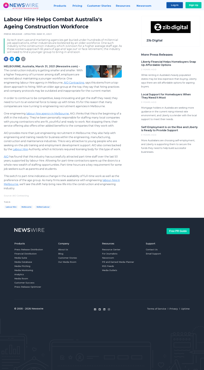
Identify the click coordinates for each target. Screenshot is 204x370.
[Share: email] (23, 59)
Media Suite (20, 257)
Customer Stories (67, 257)
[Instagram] (109, 309)
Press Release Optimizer (27, 287)
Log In (174, 5)
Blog (60, 253)
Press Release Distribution (28, 249)
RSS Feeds (108, 266)
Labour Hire (20, 149)
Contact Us (152, 249)
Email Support (153, 253)
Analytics (19, 274)
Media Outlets (109, 270)
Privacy (173, 308)
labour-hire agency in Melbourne (47, 113)
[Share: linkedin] (17, 59)
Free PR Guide (178, 231)
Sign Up (193, 5)
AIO (6, 156)
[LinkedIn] (104, 309)
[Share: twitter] (12, 59)
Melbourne (26, 207)
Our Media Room (67, 262)
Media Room (21, 278)
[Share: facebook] (6, 59)
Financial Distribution (25, 253)
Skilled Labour (43, 207)
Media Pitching (22, 266)
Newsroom (108, 257)
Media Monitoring (23, 270)
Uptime (185, 308)
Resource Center (111, 249)
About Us (63, 249)
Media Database (23, 262)
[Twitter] (100, 309)
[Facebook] (95, 309)
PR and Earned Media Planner (118, 262)
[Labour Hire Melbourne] (104, 71)
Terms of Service (156, 308)
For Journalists (109, 253)
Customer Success (24, 282)
